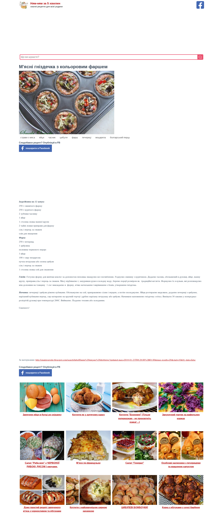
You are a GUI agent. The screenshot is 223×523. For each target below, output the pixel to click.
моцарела (100, 137)
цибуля (64, 137)
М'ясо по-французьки (88, 463)
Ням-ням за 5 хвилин (45, 3)
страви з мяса (27, 137)
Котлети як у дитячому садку (88, 414)
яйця (41, 137)
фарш (75, 137)
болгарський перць (120, 137)
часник (52, 137)
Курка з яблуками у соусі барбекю (181, 507)
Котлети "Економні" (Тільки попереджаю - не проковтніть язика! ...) (134, 418)
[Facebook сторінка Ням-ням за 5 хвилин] (200, 2)
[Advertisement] (111, 31)
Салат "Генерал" (134, 463)
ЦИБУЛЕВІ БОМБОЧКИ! (134, 507)
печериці (86, 137)
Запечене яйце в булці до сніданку (42, 414)
